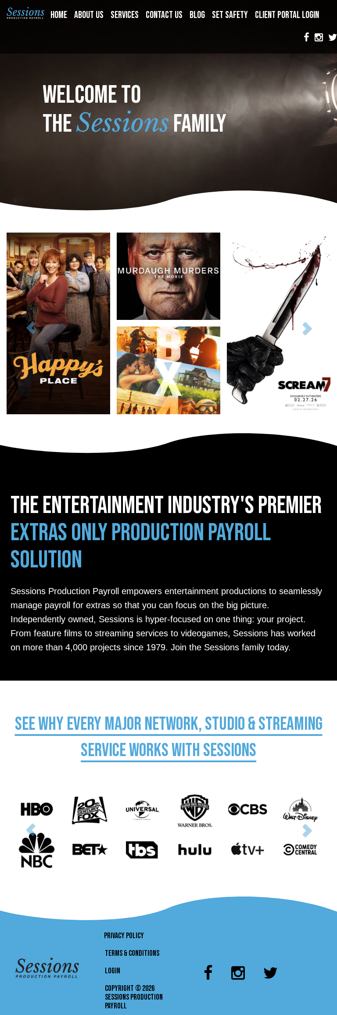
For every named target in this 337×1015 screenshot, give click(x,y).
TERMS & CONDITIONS (132, 953)
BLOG (198, 15)
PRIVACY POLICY (124, 935)
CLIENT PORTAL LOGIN (288, 15)
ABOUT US (89, 15)
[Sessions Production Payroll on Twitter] (271, 970)
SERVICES (125, 15)
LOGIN (112, 971)
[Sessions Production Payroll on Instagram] (319, 37)
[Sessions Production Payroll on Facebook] (306, 37)
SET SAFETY (231, 15)
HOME (59, 15)
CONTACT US (165, 15)
